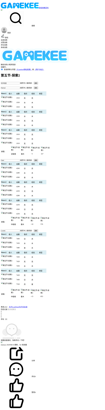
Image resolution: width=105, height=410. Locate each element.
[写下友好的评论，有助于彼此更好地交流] (47, 321)
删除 (36, 83)
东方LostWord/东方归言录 (18, 307)
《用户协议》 (39, 69)
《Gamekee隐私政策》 (24, 69)
